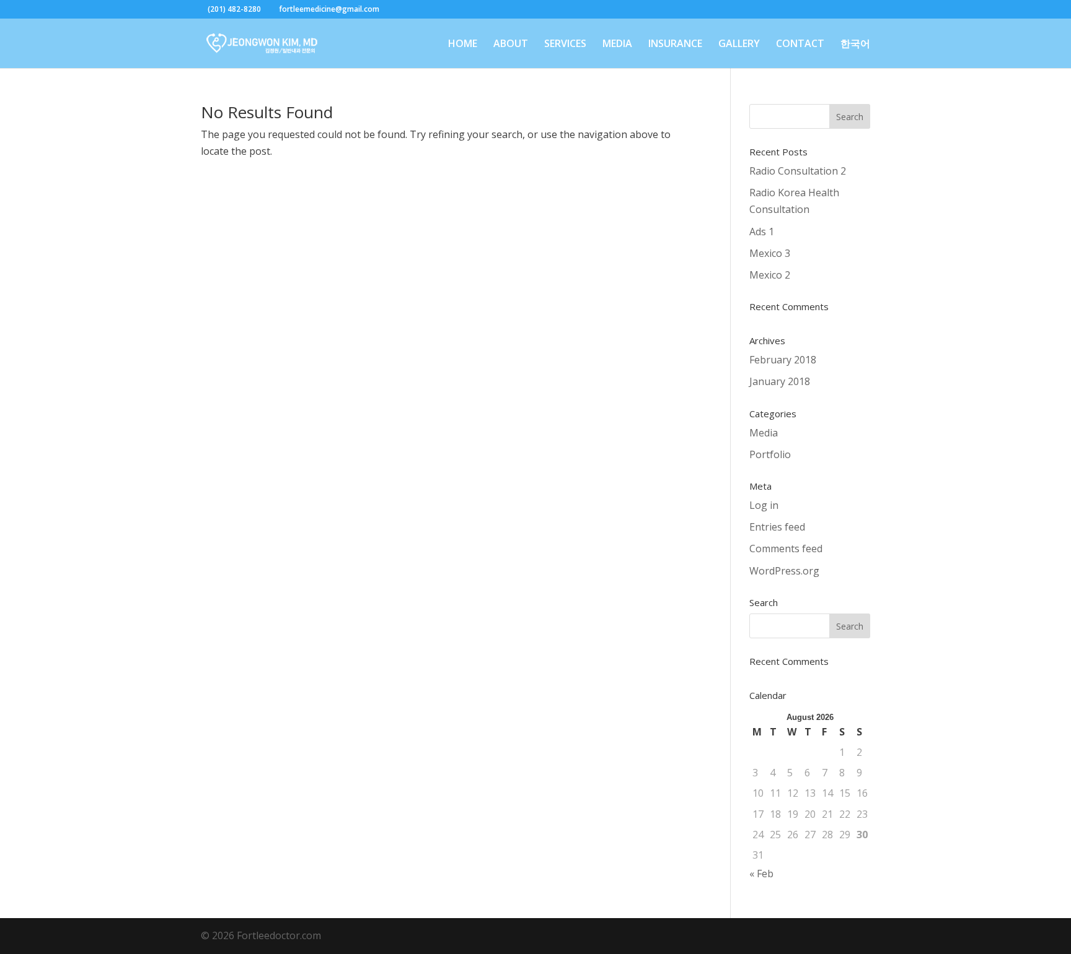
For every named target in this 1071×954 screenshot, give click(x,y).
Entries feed (777, 527)
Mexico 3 (769, 253)
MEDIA (617, 44)
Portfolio (770, 454)
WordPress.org (784, 571)
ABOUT (510, 44)
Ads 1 (761, 231)
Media (763, 433)
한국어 (855, 44)
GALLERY (739, 44)
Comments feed (785, 548)
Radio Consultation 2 (797, 171)
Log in (763, 505)
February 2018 (782, 359)
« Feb (761, 873)
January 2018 (779, 381)
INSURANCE (675, 44)
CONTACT (800, 44)
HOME (462, 44)
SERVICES (565, 44)
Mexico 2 (769, 275)
